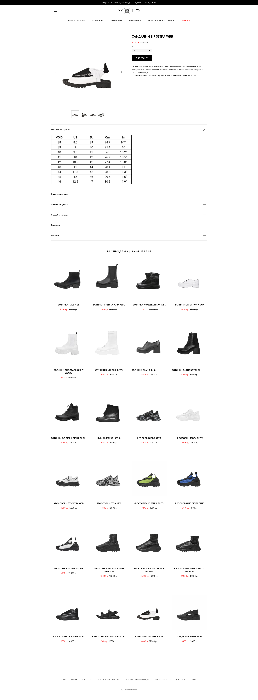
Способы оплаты (162, 680)
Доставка (180, 680)
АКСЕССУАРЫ (135, 20)
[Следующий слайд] (122, 72)
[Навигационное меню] (55, 11)
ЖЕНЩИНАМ (98, 20)
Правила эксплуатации (137, 680)
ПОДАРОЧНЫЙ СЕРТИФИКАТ (161, 20)
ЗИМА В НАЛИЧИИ (76, 20)
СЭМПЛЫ (186, 20)
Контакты (86, 680)
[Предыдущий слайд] (56, 72)
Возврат (193, 680)
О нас (63, 680)
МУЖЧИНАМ (116, 20)
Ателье (74, 680)
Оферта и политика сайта (109, 680)
